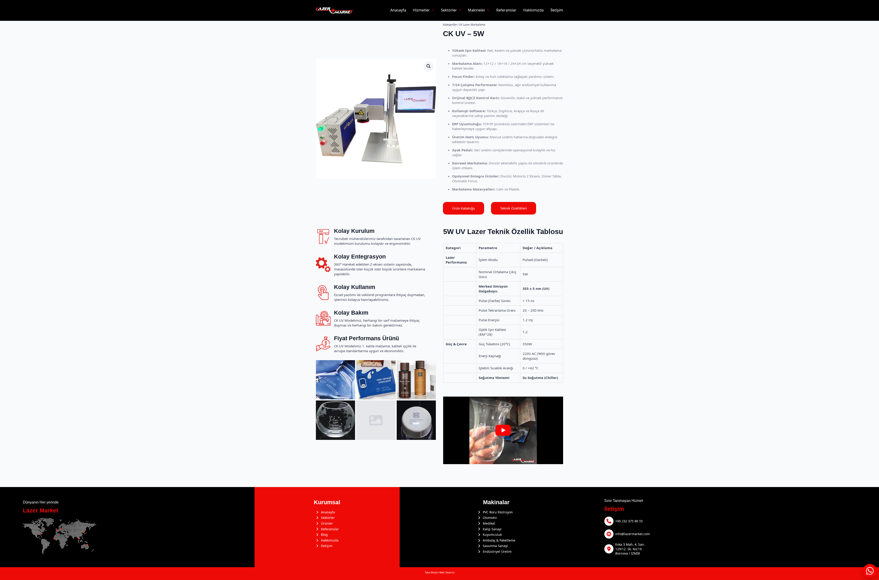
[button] (428, 66)
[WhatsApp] (870, 571)
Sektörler (449, 10)
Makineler (476, 10)
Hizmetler (421, 10)
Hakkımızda (533, 10)
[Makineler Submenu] (487, 10)
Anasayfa (398, 10)
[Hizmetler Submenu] (432, 10)
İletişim (557, 10)
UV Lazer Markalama (471, 25)
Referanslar (506, 10)
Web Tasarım (446, 572)
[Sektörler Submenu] (459, 10)
